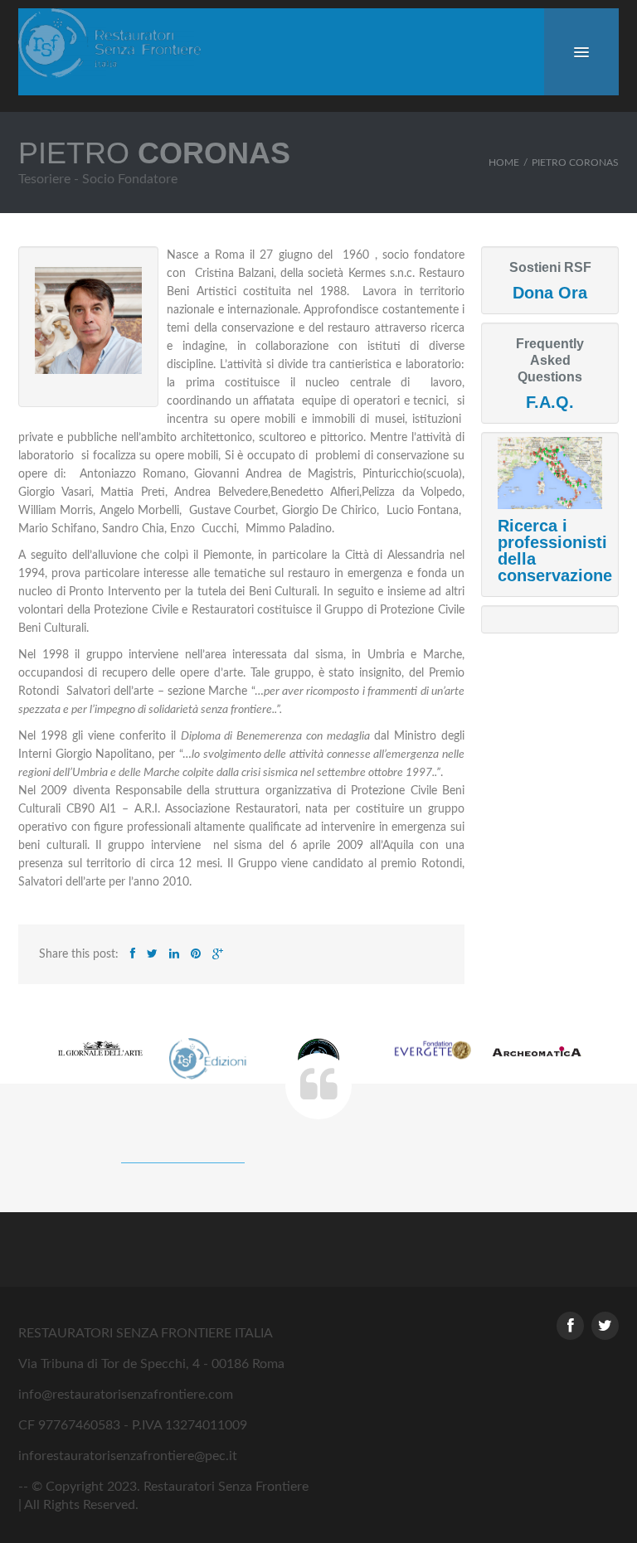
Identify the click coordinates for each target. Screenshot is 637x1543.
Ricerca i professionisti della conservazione (555, 551)
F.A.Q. (550, 402)
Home (504, 162)
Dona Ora (550, 293)
